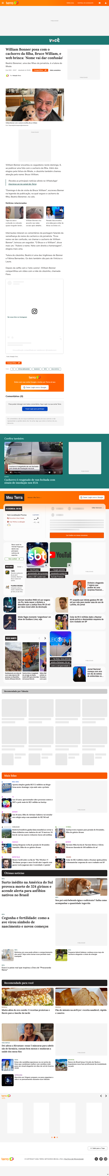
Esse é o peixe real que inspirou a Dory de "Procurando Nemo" (26, 969)
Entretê (14, 812)
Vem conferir (12, 559)
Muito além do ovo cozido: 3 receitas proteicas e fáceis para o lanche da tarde (26, 1011)
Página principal (12, 3)
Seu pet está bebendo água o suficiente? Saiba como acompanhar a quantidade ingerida (81, 902)
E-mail (99, 3)
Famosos (37, 369)
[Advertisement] (71, 970)
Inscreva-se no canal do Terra (22, 184)
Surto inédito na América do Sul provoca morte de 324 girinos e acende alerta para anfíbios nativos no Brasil (27, 888)
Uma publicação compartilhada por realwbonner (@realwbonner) (34, 350)
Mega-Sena (15, 782)
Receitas (4, 1007)
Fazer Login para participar (35, 409)
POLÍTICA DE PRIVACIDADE (74, 1159)
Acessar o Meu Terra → (35, 497)
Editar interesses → (98, 508)
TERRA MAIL (70, 3)
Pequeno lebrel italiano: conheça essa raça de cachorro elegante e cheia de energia (86, 953)
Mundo (6, 477)
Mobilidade (15, 827)
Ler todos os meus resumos (77, 535)
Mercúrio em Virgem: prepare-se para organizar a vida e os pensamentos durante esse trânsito (33, 1078)
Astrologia (18, 1075)
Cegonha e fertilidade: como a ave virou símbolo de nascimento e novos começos (25, 922)
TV (13, 369)
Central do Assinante (85, 3)
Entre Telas (16, 857)
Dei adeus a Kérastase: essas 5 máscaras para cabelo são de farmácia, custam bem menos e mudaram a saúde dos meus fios (28, 1048)
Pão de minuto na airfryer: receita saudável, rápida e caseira (80, 1011)
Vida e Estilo (55, 369)
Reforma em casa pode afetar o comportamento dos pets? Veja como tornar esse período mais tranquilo (33, 954)
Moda (16, 1060)
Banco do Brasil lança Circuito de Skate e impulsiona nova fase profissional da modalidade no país (87, 1064)
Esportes (71, 1060)
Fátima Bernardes (24, 369)
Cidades (68, 857)
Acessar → (20, 567)
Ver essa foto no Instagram (17, 317)
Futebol (68, 827)
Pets (45, 369)
